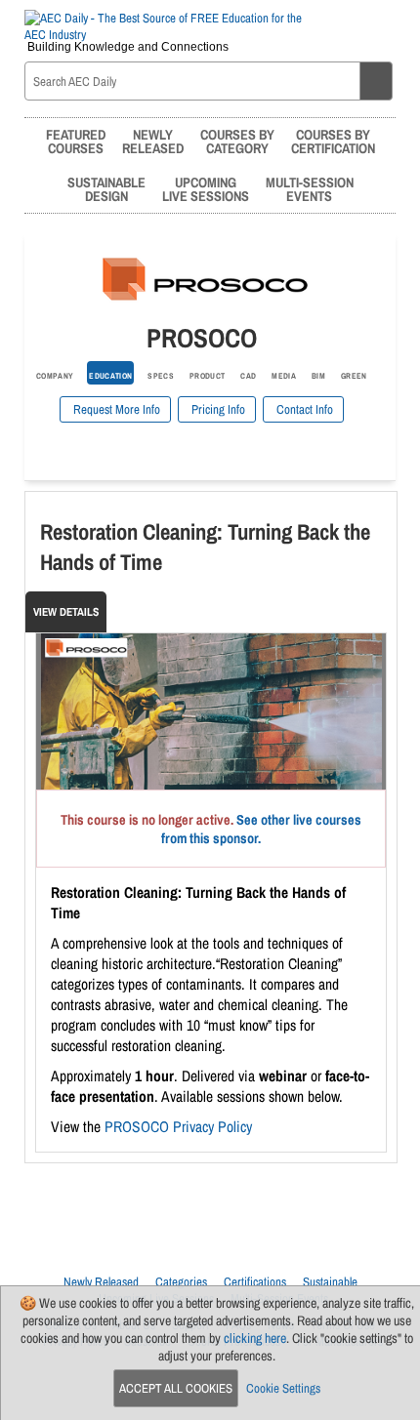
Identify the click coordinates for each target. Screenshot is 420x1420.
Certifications (255, 1282)
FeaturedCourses (75, 141)
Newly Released (101, 1282)
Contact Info (303, 409)
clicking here (255, 1338)
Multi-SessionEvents (310, 189)
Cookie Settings (283, 1388)
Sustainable (330, 1282)
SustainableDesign (106, 189)
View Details (66, 612)
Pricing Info (217, 409)
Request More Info (115, 409)
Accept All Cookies (175, 1388)
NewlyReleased (153, 141)
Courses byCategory (237, 141)
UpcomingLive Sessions (205, 189)
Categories (181, 1282)
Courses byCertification (333, 141)
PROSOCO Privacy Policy (178, 1126)
